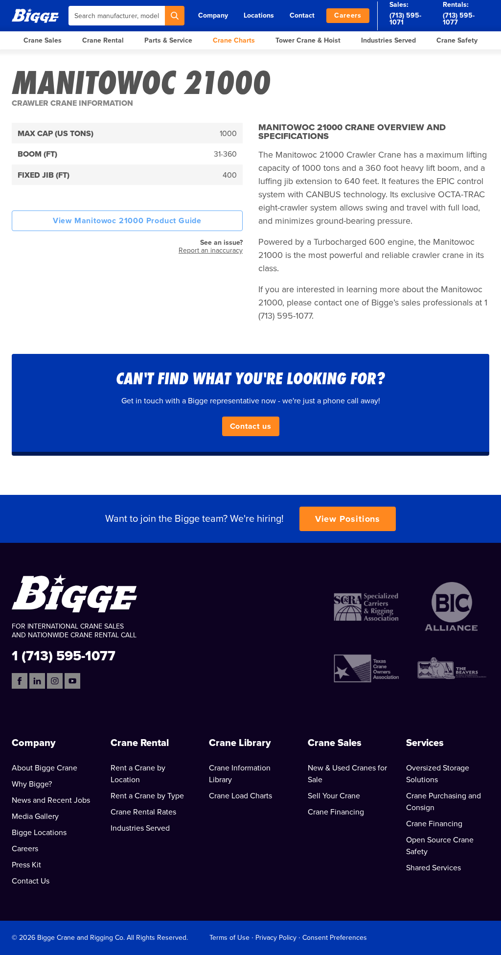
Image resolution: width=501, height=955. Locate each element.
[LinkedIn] (37, 681)
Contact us (251, 426)
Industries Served (388, 40)
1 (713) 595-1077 (63, 655)
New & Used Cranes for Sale (347, 774)
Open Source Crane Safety (440, 846)
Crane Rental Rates (143, 812)
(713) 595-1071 (405, 18)
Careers (348, 15)
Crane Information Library (240, 774)
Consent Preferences (334, 937)
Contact (302, 15)
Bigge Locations (39, 833)
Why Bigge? (32, 784)
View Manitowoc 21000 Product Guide (127, 221)
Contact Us (30, 881)
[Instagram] (55, 681)
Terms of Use (229, 937)
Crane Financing (336, 812)
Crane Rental (103, 40)
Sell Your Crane (334, 796)
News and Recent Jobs (51, 800)
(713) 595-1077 (459, 18)
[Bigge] (35, 15)
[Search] (174, 15)
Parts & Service (168, 40)
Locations (259, 15)
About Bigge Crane (44, 768)
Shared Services (433, 868)
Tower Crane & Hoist (308, 40)
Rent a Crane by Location (138, 774)
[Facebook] (19, 681)
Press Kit (26, 865)
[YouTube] (72, 681)
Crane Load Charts (240, 796)
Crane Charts (234, 40)
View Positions (348, 518)
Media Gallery (35, 816)
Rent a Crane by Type (147, 796)
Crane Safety (457, 40)
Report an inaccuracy (211, 250)
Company (213, 15)
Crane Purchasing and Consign (443, 802)
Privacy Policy (275, 937)
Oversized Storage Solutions (437, 774)
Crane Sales (42, 40)
